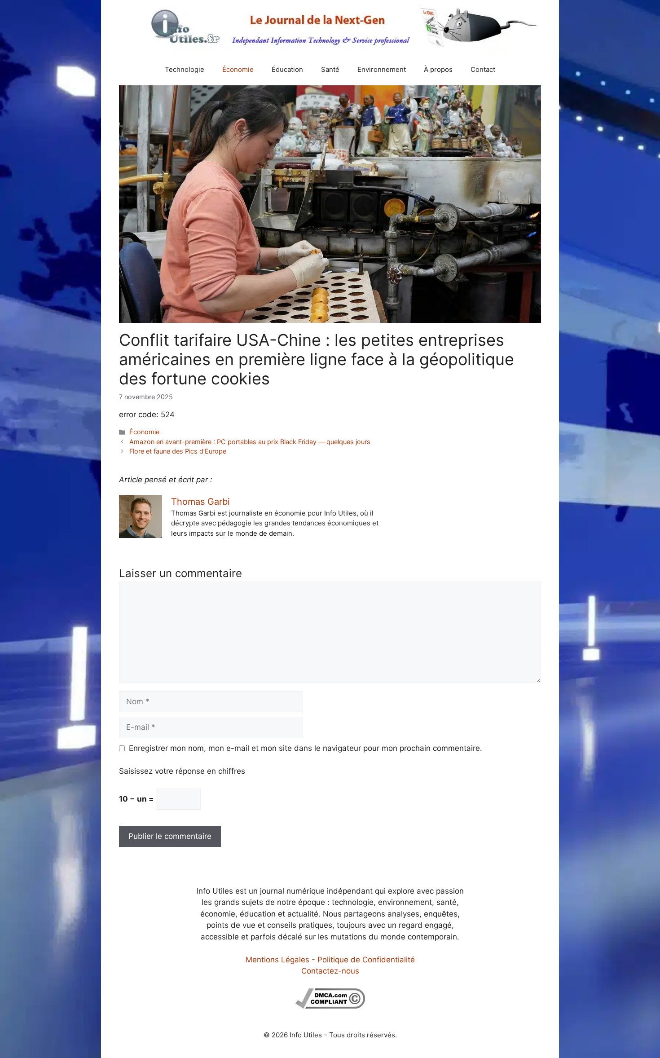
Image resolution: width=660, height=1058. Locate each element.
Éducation (287, 69)
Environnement (381, 69)
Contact (483, 69)
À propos (438, 69)
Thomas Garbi (200, 501)
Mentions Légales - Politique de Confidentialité (330, 959)
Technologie (184, 69)
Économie (238, 69)
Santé (330, 69)
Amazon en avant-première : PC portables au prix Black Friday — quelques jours (249, 441)
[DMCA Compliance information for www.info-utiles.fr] (330, 1005)
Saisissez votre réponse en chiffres (182, 771)
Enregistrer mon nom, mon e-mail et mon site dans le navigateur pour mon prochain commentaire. (305, 748)
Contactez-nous (330, 970)
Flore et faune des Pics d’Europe (177, 451)
